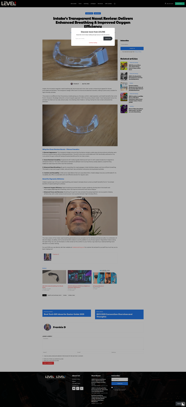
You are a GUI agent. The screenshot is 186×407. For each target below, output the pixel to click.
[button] (183, 404)
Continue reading (93, 42)
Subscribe (108, 38)
